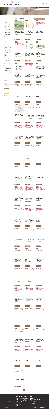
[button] (43, 3)
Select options (38, 184)
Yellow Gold (7, 93)
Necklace (6, 50)
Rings (6, 58)
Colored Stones (8, 26)
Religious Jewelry (8, 55)
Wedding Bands (8, 65)
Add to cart (17, 39)
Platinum (6, 85)
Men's (6, 45)
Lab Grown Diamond (7, 37)
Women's (6, 70)
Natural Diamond (8, 47)
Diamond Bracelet (8, 29)
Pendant (6, 52)
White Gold (7, 68)
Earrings (6, 32)
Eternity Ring (7, 34)
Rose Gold (7, 60)
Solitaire (6, 62)
